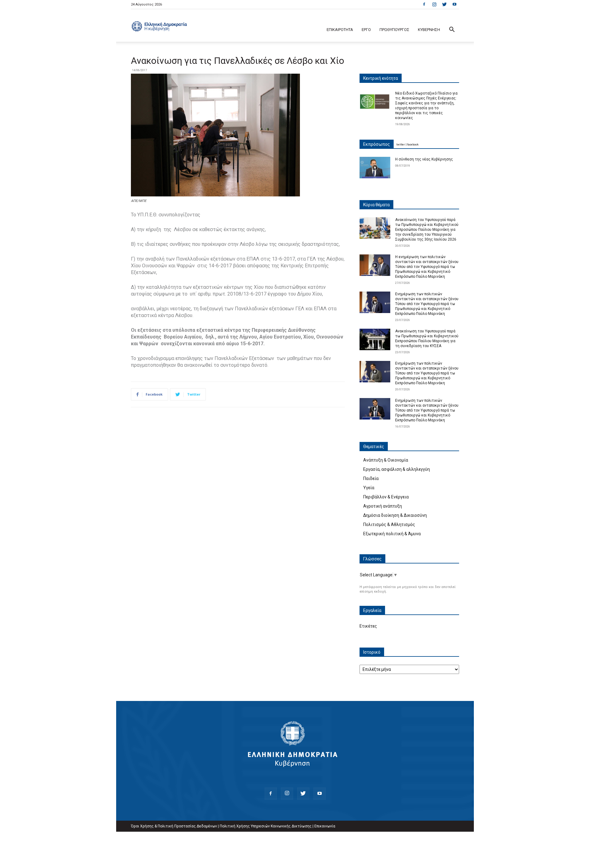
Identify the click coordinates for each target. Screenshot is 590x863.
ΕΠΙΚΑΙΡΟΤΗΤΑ (340, 29)
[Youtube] (454, 4)
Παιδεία (371, 478)
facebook (413, 144)
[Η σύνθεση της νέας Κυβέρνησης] (375, 167)
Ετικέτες (368, 626)
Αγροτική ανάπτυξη (382, 506)
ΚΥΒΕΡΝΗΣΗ (429, 29)
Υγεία (368, 487)
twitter (400, 144)
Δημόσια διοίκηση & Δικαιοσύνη (395, 515)
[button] (451, 30)
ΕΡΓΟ (366, 29)
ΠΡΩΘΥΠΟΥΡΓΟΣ (394, 29)
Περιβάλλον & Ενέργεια (386, 496)
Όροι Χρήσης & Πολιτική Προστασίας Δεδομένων (174, 826)
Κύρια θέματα (376, 204)
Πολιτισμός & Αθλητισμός (389, 524)
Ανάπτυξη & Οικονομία (385, 460)
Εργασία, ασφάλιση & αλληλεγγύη (396, 469)
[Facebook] (424, 4)
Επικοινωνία (324, 826)
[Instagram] (434, 4)
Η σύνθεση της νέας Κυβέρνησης (424, 159)
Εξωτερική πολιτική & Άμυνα (392, 533)
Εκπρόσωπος (376, 144)
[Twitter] (444, 4)
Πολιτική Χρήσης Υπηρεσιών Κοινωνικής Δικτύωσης (266, 826)
